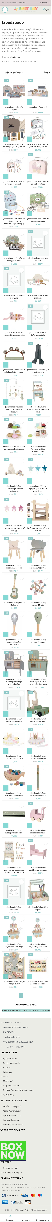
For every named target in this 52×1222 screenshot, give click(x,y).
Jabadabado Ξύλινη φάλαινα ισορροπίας (14, 794)
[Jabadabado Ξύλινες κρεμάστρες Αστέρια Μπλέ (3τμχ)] (38, 470)
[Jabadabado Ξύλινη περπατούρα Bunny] (14, 703)
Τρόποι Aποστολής (12, 1115)
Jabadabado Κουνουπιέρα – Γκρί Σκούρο (38, 371)
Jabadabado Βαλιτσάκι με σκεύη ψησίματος (14, 259)
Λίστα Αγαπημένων (12, 1111)
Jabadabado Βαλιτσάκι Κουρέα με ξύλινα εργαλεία (14, 145)
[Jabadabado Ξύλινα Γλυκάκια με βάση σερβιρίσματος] (38, 430)
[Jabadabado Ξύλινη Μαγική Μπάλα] (38, 586)
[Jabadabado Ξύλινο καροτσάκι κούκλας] (38, 814)
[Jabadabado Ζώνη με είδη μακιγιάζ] (14, 279)
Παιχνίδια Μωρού (11, 1085)
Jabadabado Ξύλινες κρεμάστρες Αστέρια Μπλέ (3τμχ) (38, 488)
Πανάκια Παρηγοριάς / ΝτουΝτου (18, 1090)
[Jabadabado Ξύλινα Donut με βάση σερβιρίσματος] (14, 430)
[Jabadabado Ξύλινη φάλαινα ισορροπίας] (14, 777)
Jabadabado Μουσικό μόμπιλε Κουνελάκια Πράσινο (14, 409)
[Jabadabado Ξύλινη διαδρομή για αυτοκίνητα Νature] (38, 510)
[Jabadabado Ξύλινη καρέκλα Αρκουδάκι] (14, 549)
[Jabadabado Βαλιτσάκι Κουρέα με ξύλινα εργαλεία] (14, 128)
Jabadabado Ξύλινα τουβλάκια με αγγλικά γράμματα (14, 488)
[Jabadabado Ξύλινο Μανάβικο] (14, 891)
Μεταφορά (8, 1081)
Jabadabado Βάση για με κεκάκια (38, 259)
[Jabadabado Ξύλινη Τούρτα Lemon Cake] (14, 740)
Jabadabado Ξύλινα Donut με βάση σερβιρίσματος (14, 447)
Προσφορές (8, 1094)
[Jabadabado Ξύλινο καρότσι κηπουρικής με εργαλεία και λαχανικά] (14, 851)
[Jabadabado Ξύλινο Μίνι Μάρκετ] (38, 891)
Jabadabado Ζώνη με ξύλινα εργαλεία (38, 333)
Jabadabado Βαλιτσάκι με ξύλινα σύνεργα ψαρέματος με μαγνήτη (14, 221)
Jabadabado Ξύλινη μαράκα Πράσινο (38, 640)
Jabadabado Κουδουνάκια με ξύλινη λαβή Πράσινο (14, 371)
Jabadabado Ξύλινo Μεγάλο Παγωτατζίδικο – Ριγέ (38, 409)
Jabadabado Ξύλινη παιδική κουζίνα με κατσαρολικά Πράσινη (38, 681)
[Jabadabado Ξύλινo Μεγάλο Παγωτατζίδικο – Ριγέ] (38, 391)
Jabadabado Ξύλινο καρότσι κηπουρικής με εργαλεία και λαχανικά (14, 870)
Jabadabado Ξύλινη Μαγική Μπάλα (38, 603)
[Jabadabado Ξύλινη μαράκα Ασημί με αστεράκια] (14, 624)
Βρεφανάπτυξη (10, 1058)
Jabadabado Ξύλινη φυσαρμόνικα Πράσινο (14, 831)
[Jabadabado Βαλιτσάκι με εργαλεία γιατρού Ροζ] (14, 165)
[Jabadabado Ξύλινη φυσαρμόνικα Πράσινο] (14, 814)
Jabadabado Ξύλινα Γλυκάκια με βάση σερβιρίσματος (38, 449)
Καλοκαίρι (7, 1072)
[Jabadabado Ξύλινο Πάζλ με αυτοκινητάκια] (38, 965)
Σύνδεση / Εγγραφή (12, 1106)
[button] (5, 102)
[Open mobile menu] (5, 10)
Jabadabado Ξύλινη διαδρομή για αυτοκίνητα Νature (38, 528)
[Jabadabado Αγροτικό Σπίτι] (38, 91)
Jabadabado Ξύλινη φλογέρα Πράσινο (38, 794)
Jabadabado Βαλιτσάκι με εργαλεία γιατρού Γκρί (38, 145)
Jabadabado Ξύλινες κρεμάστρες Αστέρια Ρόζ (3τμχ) (14, 528)
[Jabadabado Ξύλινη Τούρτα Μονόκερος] (38, 740)
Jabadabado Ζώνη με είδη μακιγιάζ (14, 296)
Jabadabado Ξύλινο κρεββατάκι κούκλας (38, 868)
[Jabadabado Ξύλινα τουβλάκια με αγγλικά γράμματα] (14, 470)
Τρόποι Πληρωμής (11, 1120)
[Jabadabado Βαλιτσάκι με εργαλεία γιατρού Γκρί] (38, 128)
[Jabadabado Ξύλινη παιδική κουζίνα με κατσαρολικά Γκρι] (14, 663)
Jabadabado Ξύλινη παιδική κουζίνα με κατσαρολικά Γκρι (14, 681)
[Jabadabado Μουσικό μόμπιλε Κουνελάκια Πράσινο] (14, 391)
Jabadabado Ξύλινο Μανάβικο (14, 908)
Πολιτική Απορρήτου (12, 1172)
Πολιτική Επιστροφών (13, 1124)
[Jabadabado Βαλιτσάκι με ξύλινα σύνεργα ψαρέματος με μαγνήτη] (14, 203)
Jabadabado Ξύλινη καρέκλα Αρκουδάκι (14, 566)
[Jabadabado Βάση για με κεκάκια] (38, 242)
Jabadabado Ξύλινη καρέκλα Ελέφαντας (38, 566)
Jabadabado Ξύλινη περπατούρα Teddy (38, 720)
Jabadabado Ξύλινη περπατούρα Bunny (14, 720)
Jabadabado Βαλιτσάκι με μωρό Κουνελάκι (38, 182)
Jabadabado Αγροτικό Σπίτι (38, 108)
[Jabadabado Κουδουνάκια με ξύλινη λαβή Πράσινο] (14, 354)
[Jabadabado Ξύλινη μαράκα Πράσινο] (38, 624)
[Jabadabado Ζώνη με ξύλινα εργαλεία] (38, 317)
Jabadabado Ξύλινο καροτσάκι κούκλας (38, 831)
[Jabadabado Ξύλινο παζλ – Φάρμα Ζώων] (14, 965)
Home (5, 57)
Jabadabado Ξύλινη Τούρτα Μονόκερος (38, 757)
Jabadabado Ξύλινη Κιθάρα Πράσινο (14, 603)
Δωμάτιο (7, 1067)
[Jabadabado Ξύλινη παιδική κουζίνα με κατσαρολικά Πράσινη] (38, 663)
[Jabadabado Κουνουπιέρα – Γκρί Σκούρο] (38, 354)
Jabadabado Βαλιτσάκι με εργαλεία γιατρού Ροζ (14, 182)
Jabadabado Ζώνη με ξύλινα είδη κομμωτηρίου (14, 333)
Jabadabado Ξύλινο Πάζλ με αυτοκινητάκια (38, 982)
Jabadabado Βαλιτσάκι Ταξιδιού (14, 108)
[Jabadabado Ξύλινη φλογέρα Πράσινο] (38, 777)
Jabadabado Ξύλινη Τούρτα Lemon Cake (14, 757)
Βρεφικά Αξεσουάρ (11, 1063)
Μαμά (5, 1076)
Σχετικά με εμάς (10, 1168)
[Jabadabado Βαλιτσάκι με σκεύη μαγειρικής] (38, 203)
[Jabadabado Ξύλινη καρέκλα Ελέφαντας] (38, 549)
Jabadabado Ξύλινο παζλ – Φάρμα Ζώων (14, 982)
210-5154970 (45, 3)
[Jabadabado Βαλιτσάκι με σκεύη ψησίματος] (14, 242)
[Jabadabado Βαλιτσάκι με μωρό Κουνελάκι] (38, 165)
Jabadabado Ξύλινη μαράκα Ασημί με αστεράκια (14, 642)
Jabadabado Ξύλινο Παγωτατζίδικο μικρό (14, 945)
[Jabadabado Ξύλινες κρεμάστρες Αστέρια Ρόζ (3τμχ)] (14, 510)
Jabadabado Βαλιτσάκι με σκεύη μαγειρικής (38, 220)
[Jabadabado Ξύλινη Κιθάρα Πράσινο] (14, 586)
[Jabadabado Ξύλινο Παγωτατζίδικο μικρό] (14, 928)
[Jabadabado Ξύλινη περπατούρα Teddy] (38, 703)
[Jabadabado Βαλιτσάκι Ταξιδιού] (14, 91)
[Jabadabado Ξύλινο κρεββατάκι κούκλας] (38, 851)
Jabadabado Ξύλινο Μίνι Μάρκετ (38, 908)
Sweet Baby (23, 1210)
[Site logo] (26, 9)
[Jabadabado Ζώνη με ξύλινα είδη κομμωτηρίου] (14, 317)
